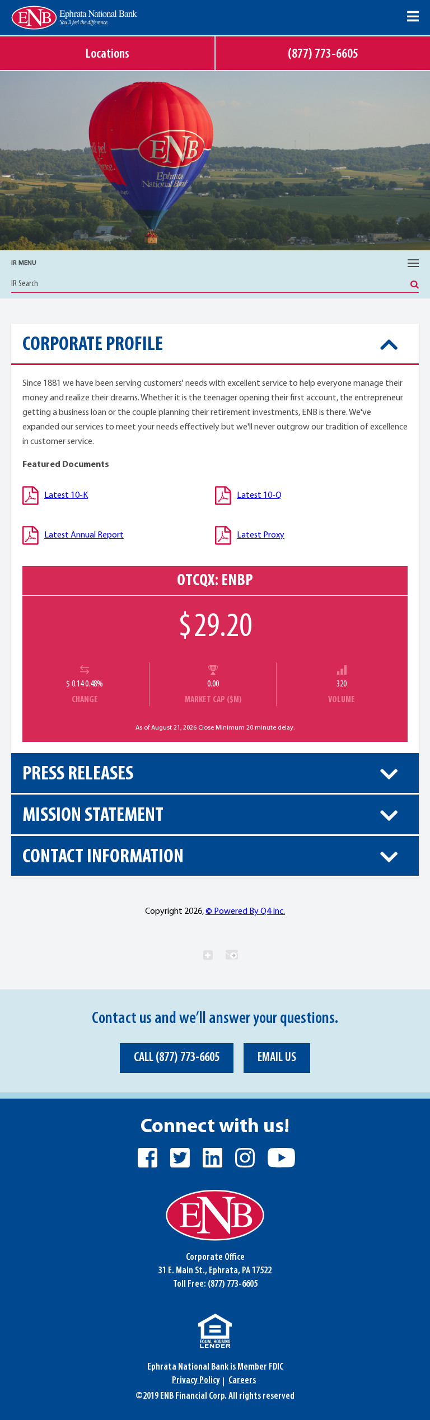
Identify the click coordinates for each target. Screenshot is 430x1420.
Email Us (277, 1058)
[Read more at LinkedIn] (212, 1157)
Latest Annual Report (84, 535)
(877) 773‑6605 (323, 54)
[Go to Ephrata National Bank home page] (215, 1215)
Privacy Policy (196, 1381)
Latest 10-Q (259, 495)
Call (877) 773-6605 (176, 1058)
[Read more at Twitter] (180, 1157)
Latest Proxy (260, 535)
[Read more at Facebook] (147, 1157)
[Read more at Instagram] (245, 1157)
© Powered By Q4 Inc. (245, 911)
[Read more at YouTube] (280, 1157)
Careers (242, 1381)
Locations (107, 54)
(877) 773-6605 (233, 1284)
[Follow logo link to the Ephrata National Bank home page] (74, 18)
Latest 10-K (66, 495)
